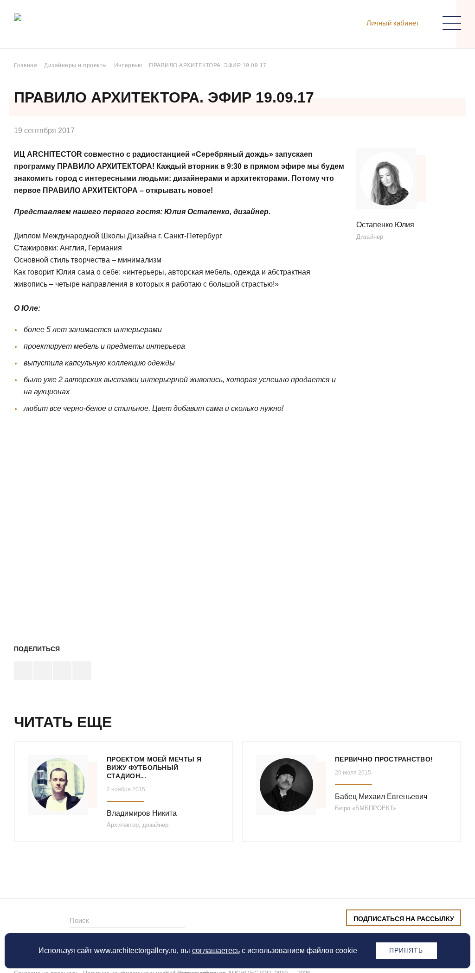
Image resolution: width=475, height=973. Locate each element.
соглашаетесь (216, 950)
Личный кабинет (392, 23)
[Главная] (62, 26)
